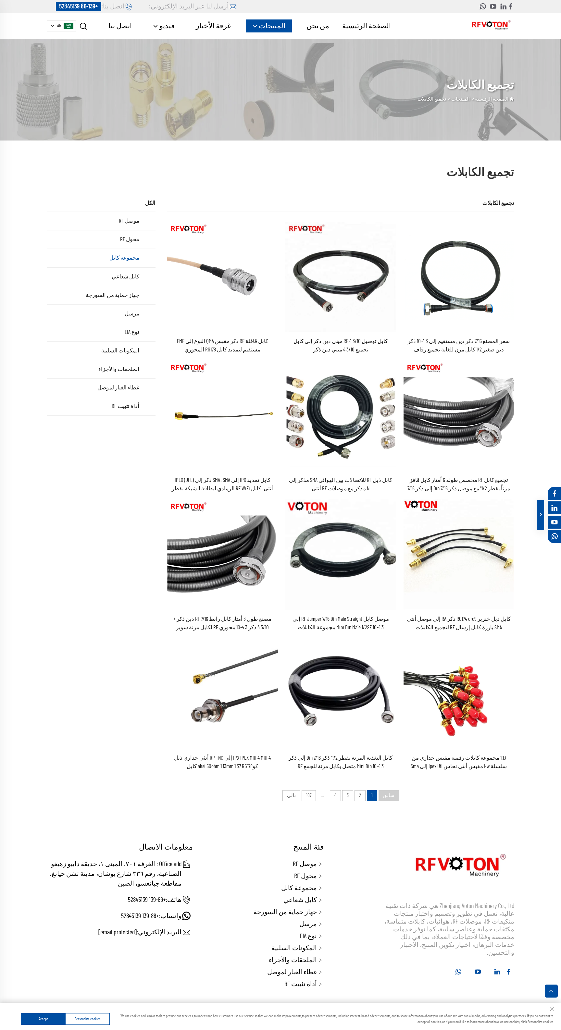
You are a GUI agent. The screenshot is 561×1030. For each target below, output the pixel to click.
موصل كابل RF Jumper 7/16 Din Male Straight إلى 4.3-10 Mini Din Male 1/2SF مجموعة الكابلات (341, 623)
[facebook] (510, 6)
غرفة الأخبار (213, 26)
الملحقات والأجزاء (118, 369)
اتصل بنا (120, 26)
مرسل (132, 313)
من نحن (317, 26)
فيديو (166, 26)
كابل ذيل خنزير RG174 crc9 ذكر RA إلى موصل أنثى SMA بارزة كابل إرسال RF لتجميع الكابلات (459, 623)
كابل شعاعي (125, 276)
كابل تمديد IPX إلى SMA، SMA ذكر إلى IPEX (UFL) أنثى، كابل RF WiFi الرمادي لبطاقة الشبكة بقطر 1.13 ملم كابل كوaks (222, 485)
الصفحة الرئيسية (366, 26)
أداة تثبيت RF (125, 406)
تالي (291, 795)
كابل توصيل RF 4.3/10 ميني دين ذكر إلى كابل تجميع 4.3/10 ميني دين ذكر (340, 345)
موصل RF (129, 221)
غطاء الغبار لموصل (118, 387)
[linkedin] (503, 6)
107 (308, 795)
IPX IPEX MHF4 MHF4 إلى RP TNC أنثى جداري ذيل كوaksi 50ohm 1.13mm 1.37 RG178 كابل (222, 762)
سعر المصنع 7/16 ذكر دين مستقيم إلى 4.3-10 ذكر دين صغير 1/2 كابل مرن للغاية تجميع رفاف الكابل (459, 346)
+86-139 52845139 (78, 6)
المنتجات (271, 26)
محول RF (129, 239)
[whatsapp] (482, 6)
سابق (388, 795)
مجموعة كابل (124, 258)
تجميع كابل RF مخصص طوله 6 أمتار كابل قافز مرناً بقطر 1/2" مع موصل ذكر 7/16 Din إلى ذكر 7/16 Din (458, 485)
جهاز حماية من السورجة (112, 295)
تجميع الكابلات (432, 99)
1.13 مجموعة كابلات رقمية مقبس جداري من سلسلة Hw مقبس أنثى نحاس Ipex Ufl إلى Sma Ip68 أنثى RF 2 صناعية (459, 763)
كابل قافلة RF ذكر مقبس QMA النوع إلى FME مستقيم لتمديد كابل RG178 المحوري (222, 345)
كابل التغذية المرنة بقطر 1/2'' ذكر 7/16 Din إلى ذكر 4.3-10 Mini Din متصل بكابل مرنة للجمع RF (341, 762)
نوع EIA (132, 332)
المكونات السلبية (120, 350)
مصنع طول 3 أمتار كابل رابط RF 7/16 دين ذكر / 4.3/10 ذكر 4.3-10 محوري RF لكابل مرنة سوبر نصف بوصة (222, 624)
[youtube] (493, 6)
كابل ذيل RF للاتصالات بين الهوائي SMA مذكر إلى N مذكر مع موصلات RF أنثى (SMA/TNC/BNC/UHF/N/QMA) (340, 485)
